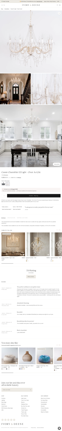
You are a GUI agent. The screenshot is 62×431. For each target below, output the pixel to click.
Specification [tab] (11, 217)
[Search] (4, 5)
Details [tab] (3, 217)
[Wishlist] (57, 5)
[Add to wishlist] (23, 233)
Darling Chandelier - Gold (31, 257)
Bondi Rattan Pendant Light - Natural (26, 365)
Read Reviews (39, 1)
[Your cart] (60, 5)
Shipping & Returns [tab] (22, 217)
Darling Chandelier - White (56, 257)
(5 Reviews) (5, 175)
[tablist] (31, 218)
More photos (57, 164)
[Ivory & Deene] (31, 424)
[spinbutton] (4, 195)
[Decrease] (1, 195)
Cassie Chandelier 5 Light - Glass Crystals (8, 258)
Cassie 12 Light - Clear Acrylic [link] (16, 8)
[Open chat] (59, 428)
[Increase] (6, 195)
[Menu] (2, 5)
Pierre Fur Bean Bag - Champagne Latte (9, 365)
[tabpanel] (31, 223)
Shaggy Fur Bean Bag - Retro (42, 365)
